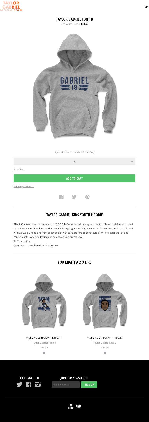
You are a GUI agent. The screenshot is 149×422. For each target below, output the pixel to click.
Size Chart (19, 169)
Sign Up (89, 384)
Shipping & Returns (24, 186)
